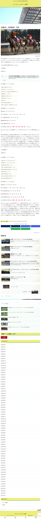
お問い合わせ (30, 515)
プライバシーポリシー (10, 515)
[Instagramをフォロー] (30, 226)
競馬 (7, 221)
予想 (10, 221)
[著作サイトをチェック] (10, 226)
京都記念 (14, 221)
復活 (23, 221)
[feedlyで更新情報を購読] (20, 229)
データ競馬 (3, 221)
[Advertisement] (20, 15)
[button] (39, 303)
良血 (26, 221)
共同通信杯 (19, 221)
